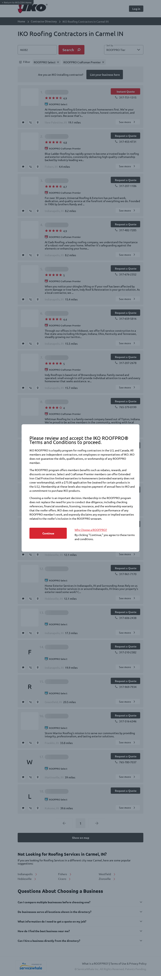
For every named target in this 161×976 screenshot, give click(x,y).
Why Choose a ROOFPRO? (91, 529)
